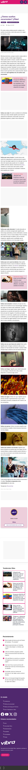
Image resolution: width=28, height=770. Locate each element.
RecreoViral (10, 486)
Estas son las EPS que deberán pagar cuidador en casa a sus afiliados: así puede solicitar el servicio (19, 282)
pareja (22, 164)
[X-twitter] (11, 714)
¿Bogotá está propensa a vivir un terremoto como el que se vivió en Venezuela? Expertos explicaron (19, 179)
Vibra (3, 25)
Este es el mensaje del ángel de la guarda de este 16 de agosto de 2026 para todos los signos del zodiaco (14, 679)
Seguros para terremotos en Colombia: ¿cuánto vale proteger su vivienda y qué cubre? (14, 647)
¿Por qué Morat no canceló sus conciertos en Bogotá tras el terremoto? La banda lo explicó (15, 660)
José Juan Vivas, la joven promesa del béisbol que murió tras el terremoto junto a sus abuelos (15, 666)
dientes (16, 265)
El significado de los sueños (13, 22)
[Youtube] (7, 714)
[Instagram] (15, 714)
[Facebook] (2, 714)
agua (17, 396)
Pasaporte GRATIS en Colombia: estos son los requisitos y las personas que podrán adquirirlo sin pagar (19, 83)
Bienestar (3, 22)
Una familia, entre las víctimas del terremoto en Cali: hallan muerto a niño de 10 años (14, 673)
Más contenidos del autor (14, 525)
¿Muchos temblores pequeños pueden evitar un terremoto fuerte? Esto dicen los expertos (14, 653)
